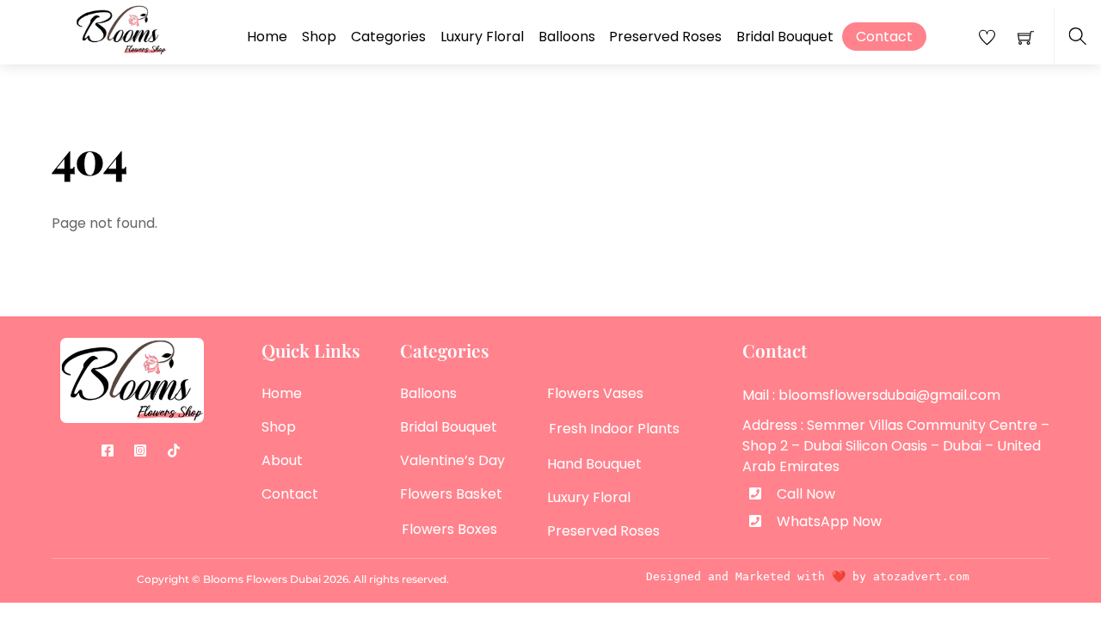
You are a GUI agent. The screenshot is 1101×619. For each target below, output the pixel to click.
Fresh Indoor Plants (614, 428)
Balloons (566, 36)
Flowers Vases (595, 393)
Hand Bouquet (594, 464)
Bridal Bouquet (784, 36)
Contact (884, 36)
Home (267, 36)
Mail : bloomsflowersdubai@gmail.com (871, 395)
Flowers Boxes (449, 529)
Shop (319, 36)
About (282, 460)
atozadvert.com (921, 576)
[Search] (1077, 36)
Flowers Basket (451, 494)
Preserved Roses (665, 36)
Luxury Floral (482, 36)
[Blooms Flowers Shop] (121, 29)
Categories (388, 36)
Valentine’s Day (452, 460)
